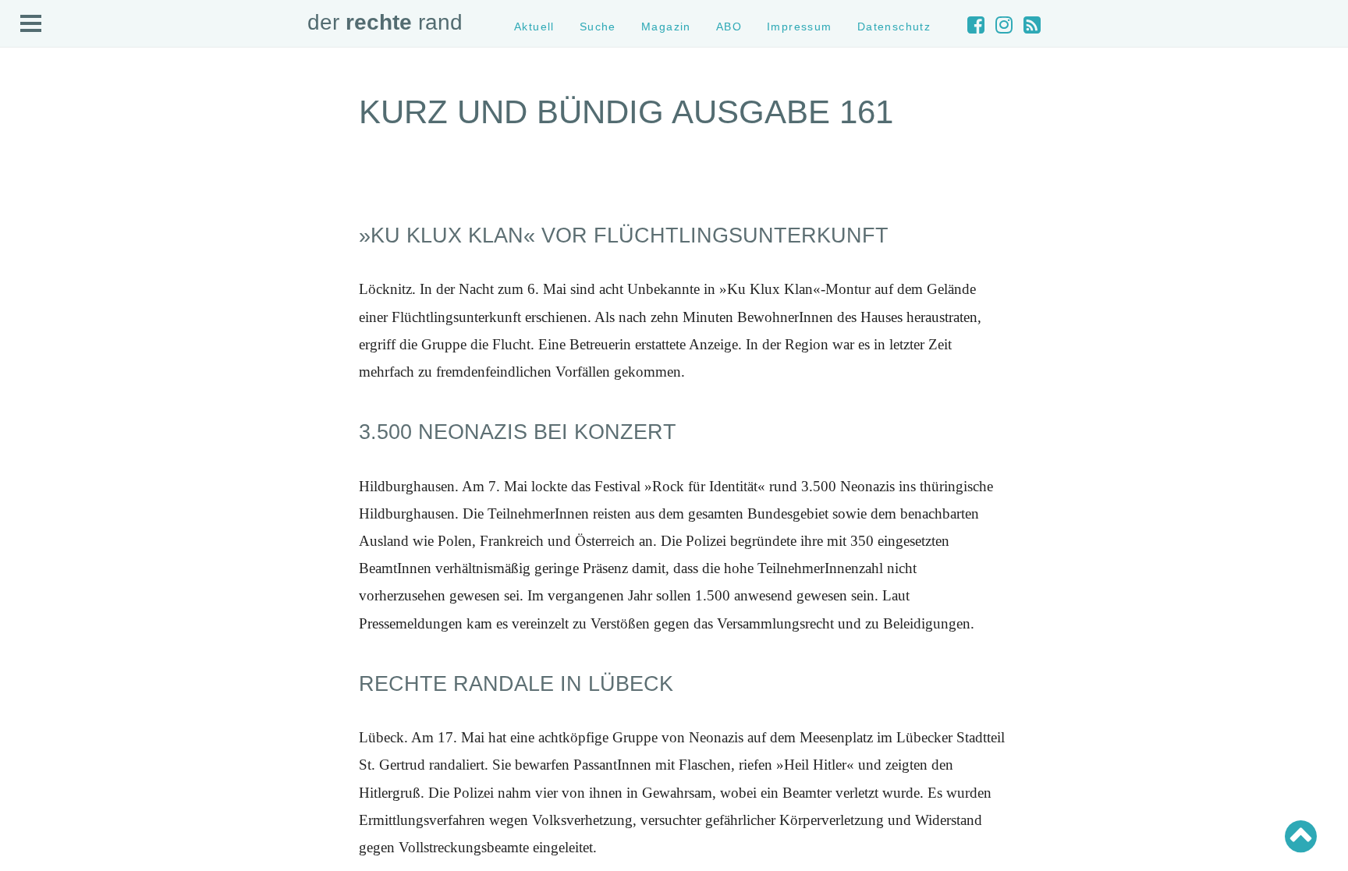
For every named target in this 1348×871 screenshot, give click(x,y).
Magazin (666, 26)
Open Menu (31, 24)
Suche (598, 26)
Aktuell (534, 26)
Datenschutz (894, 26)
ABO (729, 26)
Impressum (799, 26)
